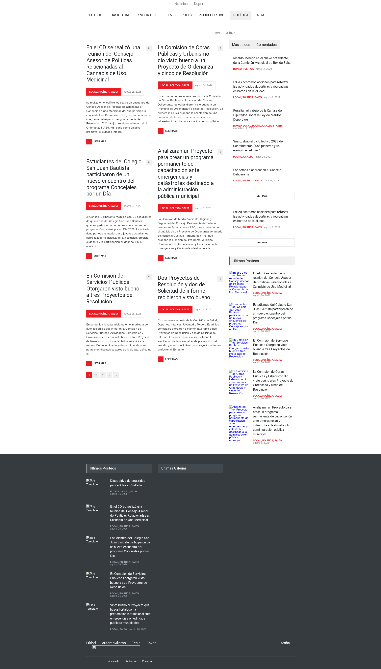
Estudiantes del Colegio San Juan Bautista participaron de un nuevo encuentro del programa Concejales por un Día (113, 177)
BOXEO (237, 69)
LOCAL (93, 91)
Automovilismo (114, 643)
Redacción (131, 661)
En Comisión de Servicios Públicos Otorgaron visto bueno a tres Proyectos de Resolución (112, 289)
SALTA (259, 15)
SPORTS (278, 125)
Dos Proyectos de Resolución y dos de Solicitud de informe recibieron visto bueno (184, 287)
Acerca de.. (114, 661)
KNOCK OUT (147, 15)
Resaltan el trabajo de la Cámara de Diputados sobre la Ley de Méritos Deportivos (257, 115)
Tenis (136, 643)
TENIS (171, 15)
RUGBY (187, 15)
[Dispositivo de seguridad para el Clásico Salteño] (96, 489)
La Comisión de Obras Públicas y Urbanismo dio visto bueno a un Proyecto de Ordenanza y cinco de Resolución (185, 60)
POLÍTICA (240, 15)
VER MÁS (262, 196)
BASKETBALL (121, 15)
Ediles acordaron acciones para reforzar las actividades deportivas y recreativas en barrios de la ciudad (261, 86)
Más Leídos (241, 45)
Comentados (266, 45)
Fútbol (91, 643)
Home (217, 33)
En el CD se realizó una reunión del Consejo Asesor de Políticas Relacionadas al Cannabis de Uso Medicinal (113, 63)
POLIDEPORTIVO (211, 15)
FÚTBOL (95, 15)
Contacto (147, 661)
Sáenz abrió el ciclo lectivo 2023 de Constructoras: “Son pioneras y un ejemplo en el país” (258, 145)
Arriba (285, 643)
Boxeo (151, 643)
